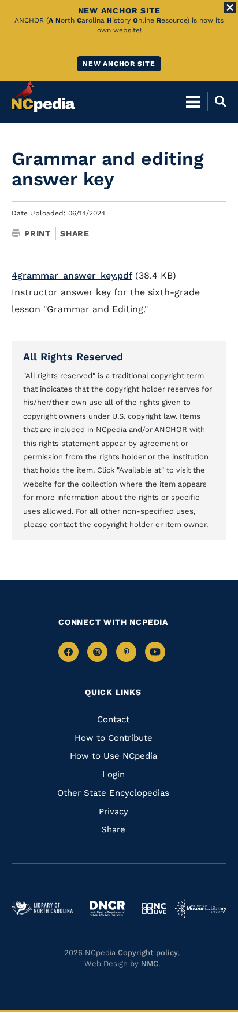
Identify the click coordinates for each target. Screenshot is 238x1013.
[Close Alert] (230, 7)
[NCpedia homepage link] (43, 96)
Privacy (113, 811)
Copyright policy (148, 952)
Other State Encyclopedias (113, 793)
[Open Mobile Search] (216, 101)
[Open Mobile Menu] (193, 101)
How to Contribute (114, 738)
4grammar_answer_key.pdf (72, 275)
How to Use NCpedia (113, 756)
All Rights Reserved (73, 356)
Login (113, 774)
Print (37, 233)
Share (75, 233)
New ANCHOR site (119, 64)
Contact (113, 719)
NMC (149, 963)
